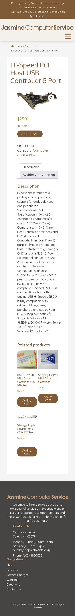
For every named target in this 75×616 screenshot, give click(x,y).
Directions (13, 584)
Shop (10, 565)
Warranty (13, 580)
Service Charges (18, 575)
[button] (51, 97)
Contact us (23, 516)
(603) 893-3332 (25, 11)
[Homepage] (37, 28)
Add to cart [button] (26, 402)
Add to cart (30, 134)
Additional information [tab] (39, 174)
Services (12, 570)
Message (40, 11)
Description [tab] (31, 167)
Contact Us (14, 589)
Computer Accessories (32, 152)
